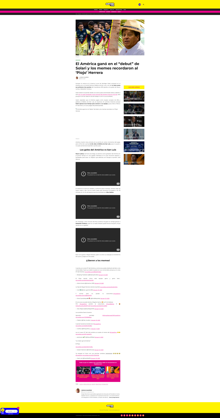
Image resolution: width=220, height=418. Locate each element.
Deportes (106, 9)
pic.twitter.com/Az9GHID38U (84, 325)
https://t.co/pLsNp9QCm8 (83, 305)
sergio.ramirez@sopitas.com (88, 392)
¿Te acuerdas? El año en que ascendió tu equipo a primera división (133, 112)
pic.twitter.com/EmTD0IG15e (91, 355)
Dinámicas (113, 11)
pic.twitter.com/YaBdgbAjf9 (84, 295)
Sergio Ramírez (84, 77)
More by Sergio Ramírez (114, 397)
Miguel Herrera (98, 384)
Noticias (96, 9)
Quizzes (108, 11)
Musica (100, 9)
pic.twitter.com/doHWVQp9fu (84, 347)
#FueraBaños (110, 304)
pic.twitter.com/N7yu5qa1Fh (84, 334)
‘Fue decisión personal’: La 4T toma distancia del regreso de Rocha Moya (134, 137)
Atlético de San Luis (87, 384)
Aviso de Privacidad (104, 410)
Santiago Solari (105, 384)
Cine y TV (112, 9)
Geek (125, 9)
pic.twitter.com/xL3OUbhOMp (108, 287)
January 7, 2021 (95, 328)
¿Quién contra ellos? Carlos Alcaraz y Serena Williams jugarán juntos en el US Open (134, 150)
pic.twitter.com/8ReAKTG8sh (93, 272)
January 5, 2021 (99, 337)
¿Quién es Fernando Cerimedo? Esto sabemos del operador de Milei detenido (133, 125)
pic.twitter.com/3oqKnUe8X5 (99, 305)
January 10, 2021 (103, 274)
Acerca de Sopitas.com (114, 410)
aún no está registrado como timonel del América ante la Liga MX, (97, 94)
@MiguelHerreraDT (107, 315)
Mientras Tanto (119, 9)
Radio (119, 11)
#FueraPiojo (116, 293)
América (81, 384)
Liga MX (93, 384)
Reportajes (102, 11)
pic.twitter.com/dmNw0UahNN (85, 280)
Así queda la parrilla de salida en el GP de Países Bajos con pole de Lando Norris (133, 162)
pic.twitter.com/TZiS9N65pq (84, 317)
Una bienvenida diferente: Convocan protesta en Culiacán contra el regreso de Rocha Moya (133, 99)
